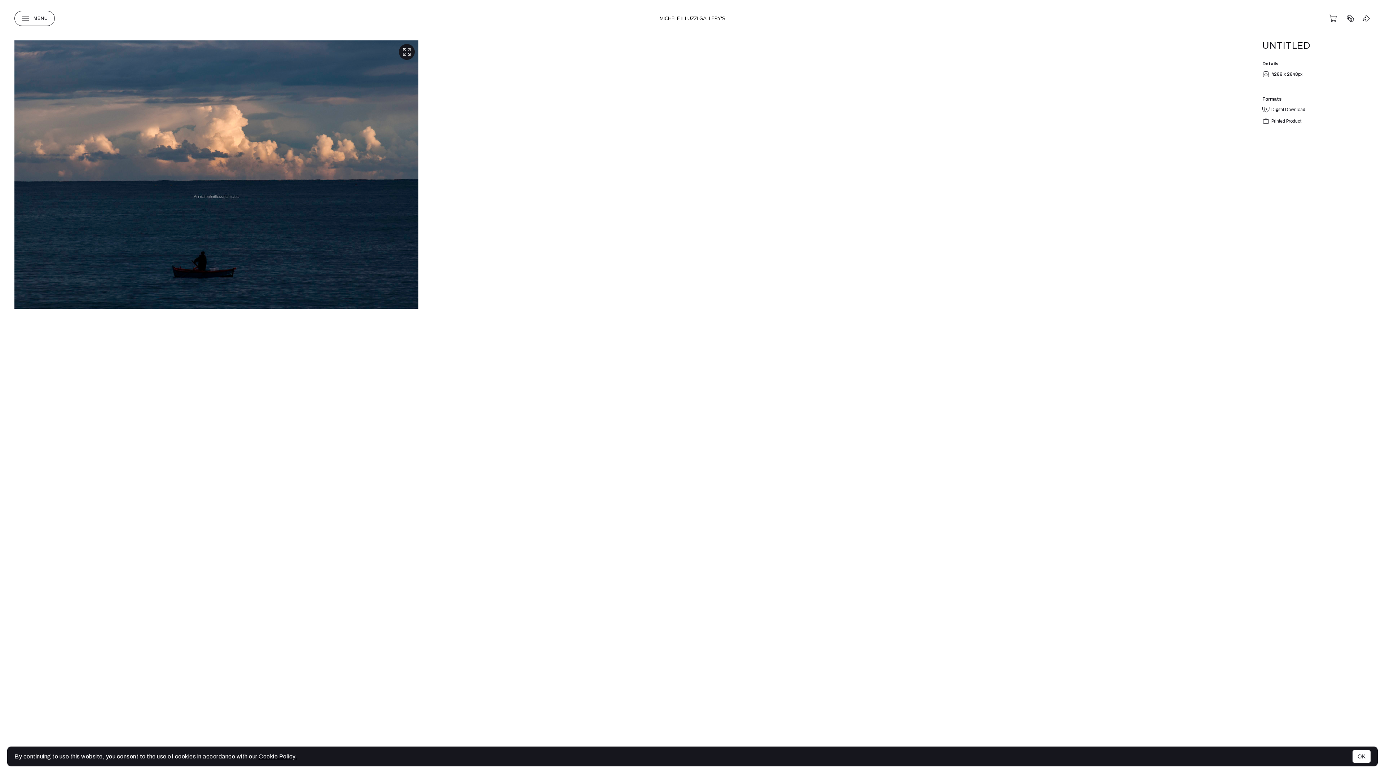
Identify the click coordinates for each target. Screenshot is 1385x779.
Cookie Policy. (278, 756)
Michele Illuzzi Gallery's (692, 18)
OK (1362, 756)
